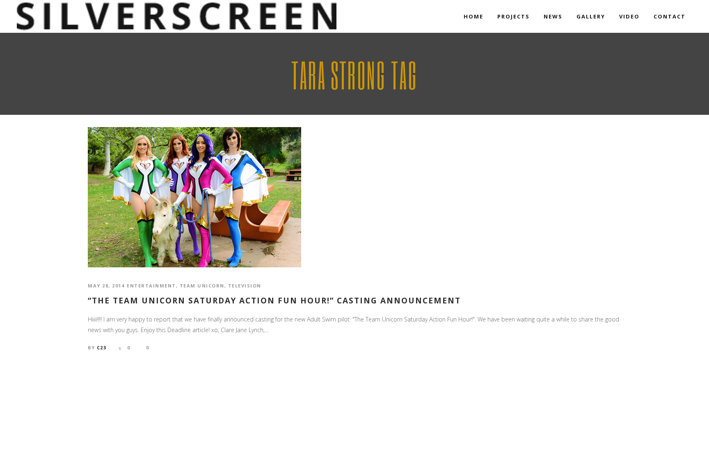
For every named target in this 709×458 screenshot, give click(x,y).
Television (244, 286)
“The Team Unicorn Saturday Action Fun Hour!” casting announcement (274, 300)
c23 (102, 347)
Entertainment (151, 286)
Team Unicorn (202, 286)
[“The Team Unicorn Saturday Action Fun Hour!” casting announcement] (194, 197)
